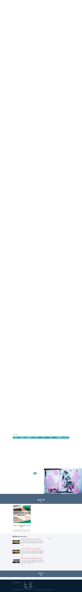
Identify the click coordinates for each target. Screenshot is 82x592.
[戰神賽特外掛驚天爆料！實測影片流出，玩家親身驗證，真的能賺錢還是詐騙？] (16, 561)
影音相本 (43, 437)
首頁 (15, 437)
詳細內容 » (22, 545)
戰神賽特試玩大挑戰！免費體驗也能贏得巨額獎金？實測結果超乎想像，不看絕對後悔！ (31, 539)
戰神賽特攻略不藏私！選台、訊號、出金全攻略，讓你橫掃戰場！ (31, 548)
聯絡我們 (50, 437)
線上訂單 (16, 439)
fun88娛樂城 (58, 437)
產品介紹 (22, 437)
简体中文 (16, 434)
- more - (35, 473)
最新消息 (29, 437)
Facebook (49, 538)
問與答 (36, 437)
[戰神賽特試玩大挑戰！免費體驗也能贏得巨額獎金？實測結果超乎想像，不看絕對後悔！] (16, 542)
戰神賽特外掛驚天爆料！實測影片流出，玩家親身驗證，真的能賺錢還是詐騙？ (32, 558)
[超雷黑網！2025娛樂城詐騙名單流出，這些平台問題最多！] (22, 514)
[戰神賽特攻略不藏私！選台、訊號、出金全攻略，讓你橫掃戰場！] (16, 551)
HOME (14, 434)
